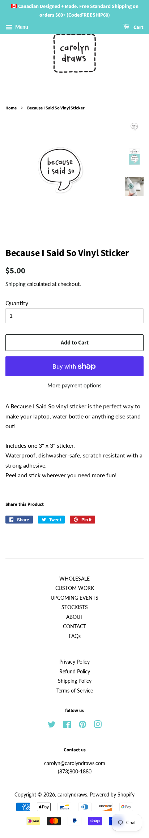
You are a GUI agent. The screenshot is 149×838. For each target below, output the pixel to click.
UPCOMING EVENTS (74, 598)
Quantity (16, 302)
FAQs (75, 636)
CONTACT (74, 626)
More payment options (74, 385)
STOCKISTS (74, 607)
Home (11, 108)
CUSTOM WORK (74, 588)
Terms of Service (74, 691)
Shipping (15, 284)
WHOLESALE (74, 579)
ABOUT (74, 617)
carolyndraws (72, 795)
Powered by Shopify (112, 795)
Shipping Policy (74, 681)
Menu (21, 27)
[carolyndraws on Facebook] (67, 726)
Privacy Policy (74, 662)
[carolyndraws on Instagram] (98, 726)
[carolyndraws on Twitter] (52, 726)
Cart (138, 27)
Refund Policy (74, 671)
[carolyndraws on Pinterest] (82, 726)
